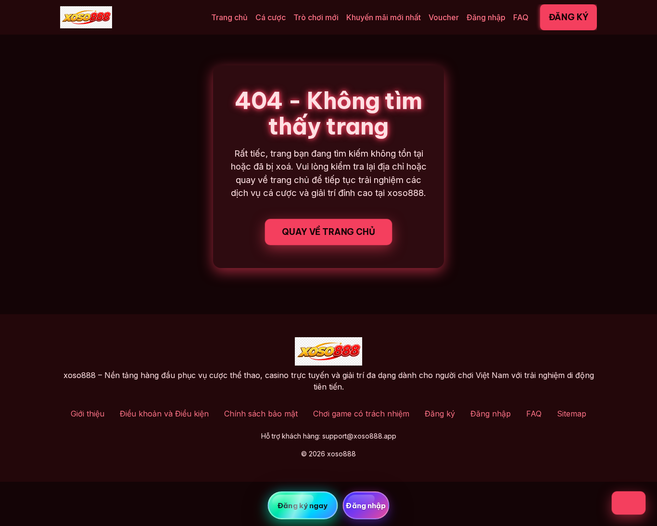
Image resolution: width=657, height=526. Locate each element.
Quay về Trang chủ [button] (328, 231)
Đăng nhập (486, 17)
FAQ (521, 17)
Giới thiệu (87, 413)
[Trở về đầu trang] (628, 502)
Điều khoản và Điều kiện (164, 413)
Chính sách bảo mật (261, 413)
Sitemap (571, 413)
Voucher (444, 17)
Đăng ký (569, 17)
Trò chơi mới (316, 17)
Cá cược (270, 17)
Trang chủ (229, 17)
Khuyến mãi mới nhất (383, 17)
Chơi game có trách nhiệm (361, 413)
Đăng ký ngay (303, 505)
